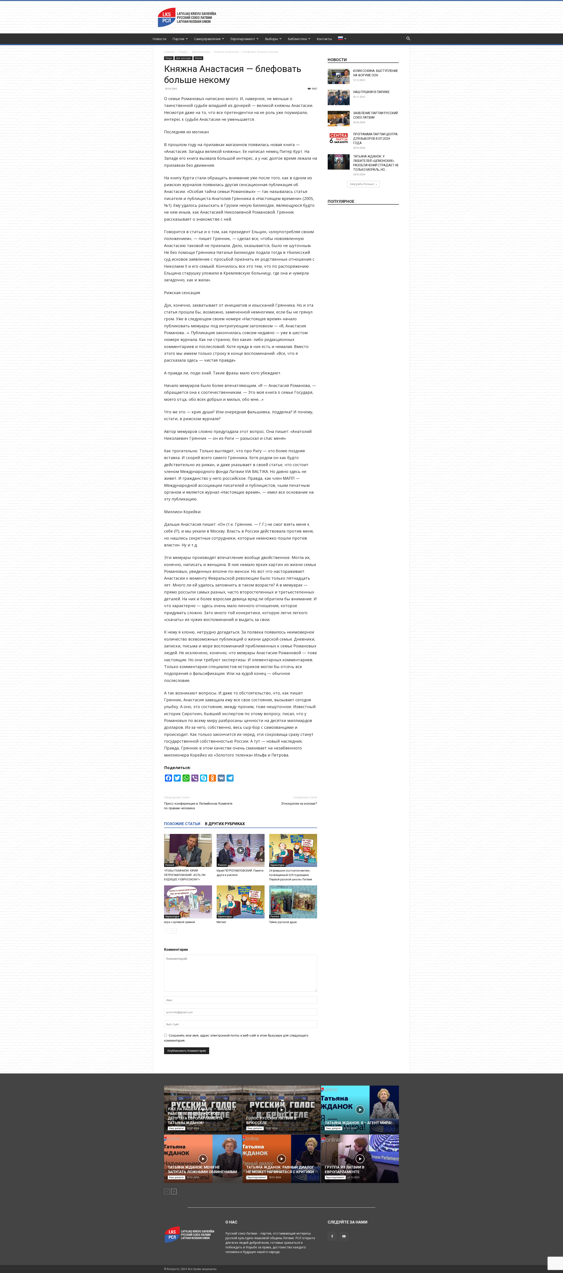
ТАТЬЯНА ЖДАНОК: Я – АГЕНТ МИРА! (358, 1123)
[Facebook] (332, 1236)
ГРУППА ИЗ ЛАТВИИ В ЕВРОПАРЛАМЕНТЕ (344, 1169)
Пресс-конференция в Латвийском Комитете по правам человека (198, 806)
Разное (198, 58)
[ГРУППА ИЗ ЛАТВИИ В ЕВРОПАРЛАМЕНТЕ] (360, 1159)
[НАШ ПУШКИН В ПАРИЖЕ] (339, 97)
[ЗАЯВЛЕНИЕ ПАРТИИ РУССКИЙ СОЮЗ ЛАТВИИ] (339, 118)
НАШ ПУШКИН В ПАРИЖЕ (371, 92)
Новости (159, 39)
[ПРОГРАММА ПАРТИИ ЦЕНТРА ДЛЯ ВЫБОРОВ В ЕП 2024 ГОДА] (339, 138)
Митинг (221, 922)
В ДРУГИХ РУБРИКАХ (225, 823)
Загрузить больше (362, 184)
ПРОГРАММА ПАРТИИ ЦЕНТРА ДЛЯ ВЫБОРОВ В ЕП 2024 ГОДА (375, 138)
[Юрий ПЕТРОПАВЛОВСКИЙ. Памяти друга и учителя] (241, 850)
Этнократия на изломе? (299, 804)
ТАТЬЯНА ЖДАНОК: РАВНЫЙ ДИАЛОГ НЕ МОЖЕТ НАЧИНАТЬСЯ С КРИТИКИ (280, 1169)
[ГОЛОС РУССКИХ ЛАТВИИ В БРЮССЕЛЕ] (281, 1110)
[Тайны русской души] (293, 901)
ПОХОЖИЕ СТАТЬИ (182, 823)
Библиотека (297, 39)
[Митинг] (241, 901)
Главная (169, 52)
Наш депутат (176, 1128)
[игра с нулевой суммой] (188, 901)
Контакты (324, 39)
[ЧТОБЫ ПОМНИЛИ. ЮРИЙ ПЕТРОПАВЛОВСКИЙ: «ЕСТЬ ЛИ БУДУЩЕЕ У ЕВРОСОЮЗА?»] (188, 850)
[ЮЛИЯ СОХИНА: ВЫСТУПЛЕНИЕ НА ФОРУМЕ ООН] (339, 76)
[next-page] (174, 931)
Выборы (271, 39)
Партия (178, 39)
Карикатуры (277, 864)
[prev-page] (167, 931)
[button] (408, 39)
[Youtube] (344, 1236)
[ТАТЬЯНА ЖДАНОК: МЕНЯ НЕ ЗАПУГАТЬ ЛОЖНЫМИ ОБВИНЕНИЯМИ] (203, 1159)
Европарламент (242, 39)
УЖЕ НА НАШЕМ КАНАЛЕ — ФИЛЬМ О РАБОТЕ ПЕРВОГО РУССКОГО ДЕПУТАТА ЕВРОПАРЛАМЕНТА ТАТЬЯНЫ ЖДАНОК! (201, 1116)
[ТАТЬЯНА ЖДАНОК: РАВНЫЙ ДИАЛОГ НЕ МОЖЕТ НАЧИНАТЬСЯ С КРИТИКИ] (281, 1159)
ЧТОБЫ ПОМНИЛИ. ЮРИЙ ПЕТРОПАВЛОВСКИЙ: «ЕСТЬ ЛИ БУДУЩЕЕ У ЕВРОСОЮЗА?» (184, 875)
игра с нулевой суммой (179, 922)
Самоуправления (207, 39)
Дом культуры (201, 52)
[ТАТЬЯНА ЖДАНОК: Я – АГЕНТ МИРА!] (360, 1110)
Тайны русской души (283, 922)
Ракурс (183, 52)
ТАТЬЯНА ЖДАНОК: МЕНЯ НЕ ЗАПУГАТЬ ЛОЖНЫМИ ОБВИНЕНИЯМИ (202, 1169)
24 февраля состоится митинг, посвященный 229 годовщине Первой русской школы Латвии (290, 875)
